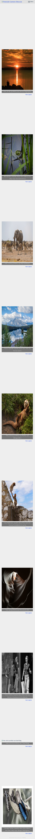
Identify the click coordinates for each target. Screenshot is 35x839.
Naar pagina (28, 94)
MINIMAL (24, 837)
